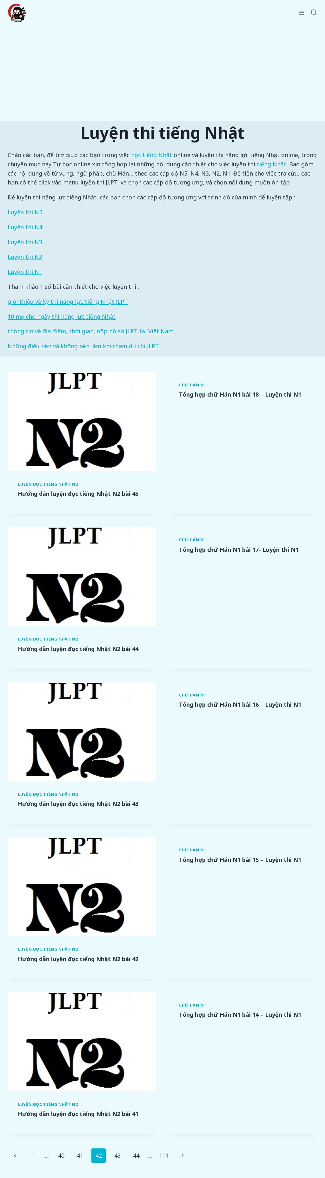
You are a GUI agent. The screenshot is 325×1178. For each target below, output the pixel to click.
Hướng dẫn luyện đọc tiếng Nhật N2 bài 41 (78, 1114)
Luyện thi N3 (25, 242)
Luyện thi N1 (25, 271)
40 (61, 1155)
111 (164, 1155)
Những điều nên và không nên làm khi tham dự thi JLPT (83, 346)
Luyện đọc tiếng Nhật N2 (48, 484)
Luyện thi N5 (25, 212)
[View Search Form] (313, 12)
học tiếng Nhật (151, 155)
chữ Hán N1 (192, 385)
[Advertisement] (162, 73)
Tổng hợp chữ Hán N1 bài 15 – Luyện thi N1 (240, 859)
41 (80, 1155)
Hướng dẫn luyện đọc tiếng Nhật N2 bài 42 (78, 959)
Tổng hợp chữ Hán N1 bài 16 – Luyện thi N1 (240, 704)
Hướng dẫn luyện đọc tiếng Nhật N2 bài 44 (78, 649)
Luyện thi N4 (25, 227)
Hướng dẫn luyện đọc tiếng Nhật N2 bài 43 (78, 803)
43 (117, 1155)
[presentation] (82, 421)
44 (136, 1155)
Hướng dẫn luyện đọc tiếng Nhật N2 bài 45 (78, 493)
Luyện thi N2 (25, 256)
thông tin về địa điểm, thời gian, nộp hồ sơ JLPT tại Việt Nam (91, 331)
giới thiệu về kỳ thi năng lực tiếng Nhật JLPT (68, 301)
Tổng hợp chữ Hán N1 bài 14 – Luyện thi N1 (240, 1014)
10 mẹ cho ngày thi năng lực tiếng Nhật (62, 316)
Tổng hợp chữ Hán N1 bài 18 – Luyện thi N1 (240, 394)
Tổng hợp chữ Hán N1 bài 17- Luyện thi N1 (239, 549)
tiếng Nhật (271, 164)
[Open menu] (302, 12)
